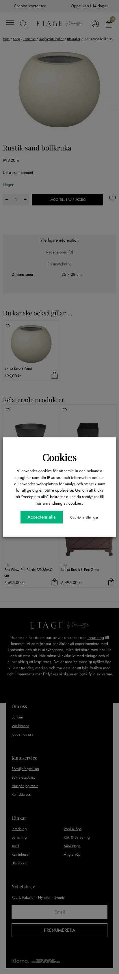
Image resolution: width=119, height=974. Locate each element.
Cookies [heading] (59, 457)
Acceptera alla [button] (41, 517)
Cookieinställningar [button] (84, 517)
